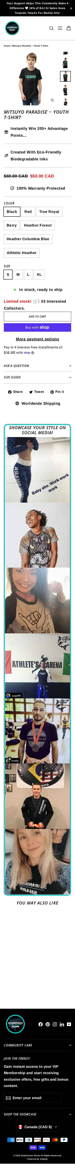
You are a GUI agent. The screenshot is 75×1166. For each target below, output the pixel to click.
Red (28, 212)
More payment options (37, 339)
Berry (12, 225)
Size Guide (12, 377)
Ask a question (16, 366)
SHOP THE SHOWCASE (20, 1114)
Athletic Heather (22, 253)
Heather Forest (38, 225)
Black (12, 212)
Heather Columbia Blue (28, 239)
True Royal (49, 212)
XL (39, 274)
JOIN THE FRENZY (17, 1058)
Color (9, 203)
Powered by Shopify (37, 1159)
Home (7, 46)
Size (7, 266)
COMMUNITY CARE (18, 1045)
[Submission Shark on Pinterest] (48, 1024)
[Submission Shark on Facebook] (40, 1024)
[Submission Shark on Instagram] (55, 1024)
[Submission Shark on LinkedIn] (62, 1024)
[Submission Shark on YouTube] (69, 1024)
